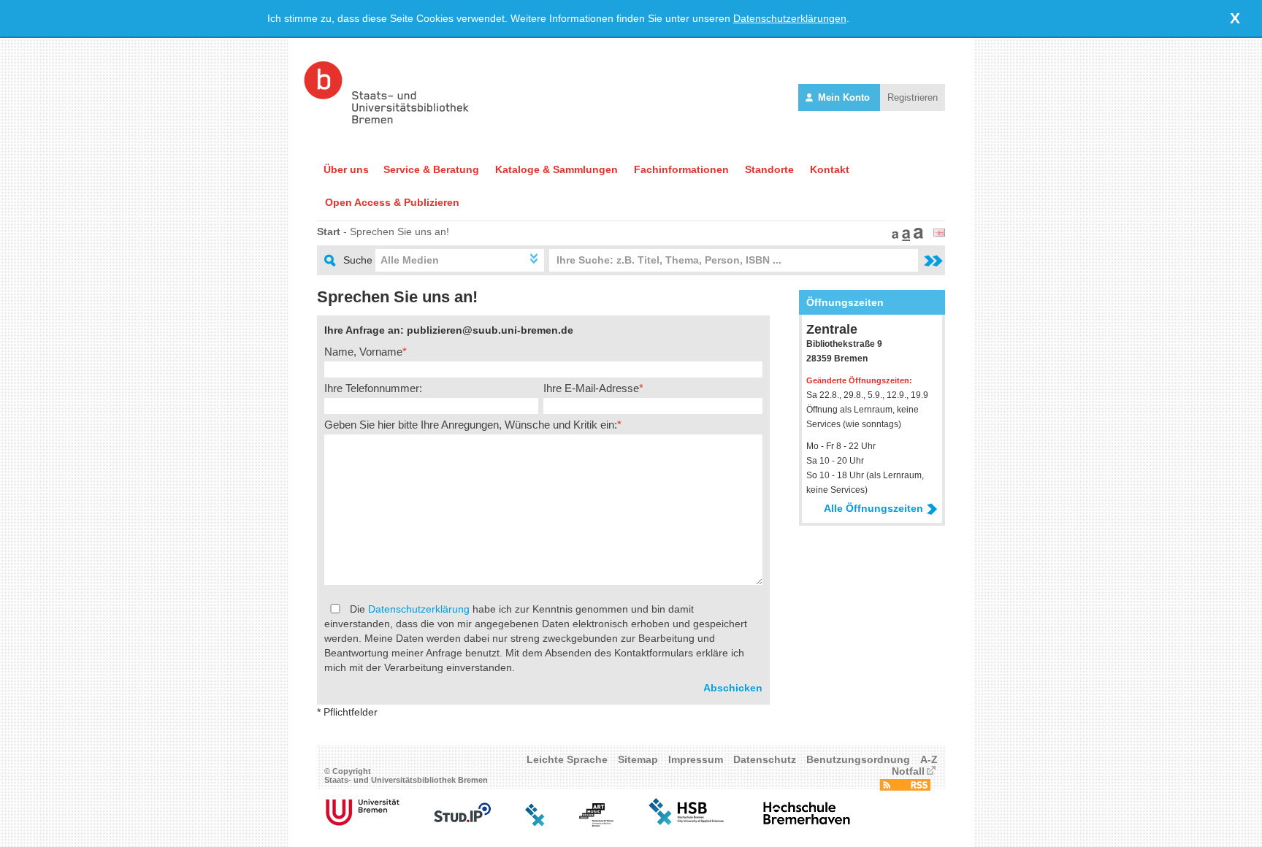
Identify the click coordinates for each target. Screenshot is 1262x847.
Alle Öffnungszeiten (873, 508)
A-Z (929, 759)
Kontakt (829, 169)
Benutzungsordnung (858, 759)
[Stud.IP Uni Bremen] (462, 823)
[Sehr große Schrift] (916, 237)
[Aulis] (535, 823)
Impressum (695, 759)
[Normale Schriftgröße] (893, 237)
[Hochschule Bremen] (688, 823)
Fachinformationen (681, 169)
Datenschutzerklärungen (789, 18)
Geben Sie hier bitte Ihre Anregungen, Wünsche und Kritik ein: (470, 424)
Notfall (908, 771)
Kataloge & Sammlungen (556, 169)
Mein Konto (844, 97)
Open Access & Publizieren (392, 202)
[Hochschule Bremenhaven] (807, 823)
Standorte (769, 169)
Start (328, 231)
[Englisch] (939, 233)
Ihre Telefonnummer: (373, 388)
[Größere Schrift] (904, 237)
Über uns (346, 169)
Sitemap (638, 759)
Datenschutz (764, 759)
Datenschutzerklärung (419, 609)
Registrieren (912, 97)
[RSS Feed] (904, 787)
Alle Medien (409, 260)
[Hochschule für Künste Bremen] (596, 823)
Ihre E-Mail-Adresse (591, 388)
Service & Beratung (431, 169)
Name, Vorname (363, 351)
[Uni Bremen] (362, 823)
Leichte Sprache (567, 759)
